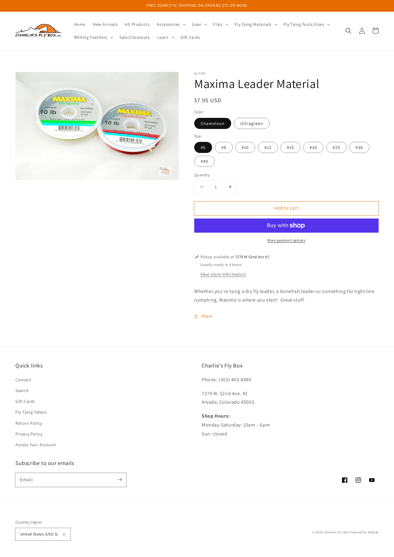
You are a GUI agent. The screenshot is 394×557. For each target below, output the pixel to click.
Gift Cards (25, 401)
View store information (223, 274)
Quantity (202, 175)
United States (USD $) (39, 534)
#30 (359, 147)
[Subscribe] (119, 480)
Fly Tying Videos (31, 412)
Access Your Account (35, 444)
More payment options (286, 240)
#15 (290, 147)
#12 (267, 147)
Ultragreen (251, 123)
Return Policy (28, 423)
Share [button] (207, 316)
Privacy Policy (28, 434)
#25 (336, 147)
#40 (204, 161)
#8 (223, 147)
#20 (313, 147)
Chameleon (213, 123)
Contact (23, 380)
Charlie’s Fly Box (336, 532)
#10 (245, 147)
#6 (203, 147)
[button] (170, 24)
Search (22, 390)
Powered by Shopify (364, 532)
